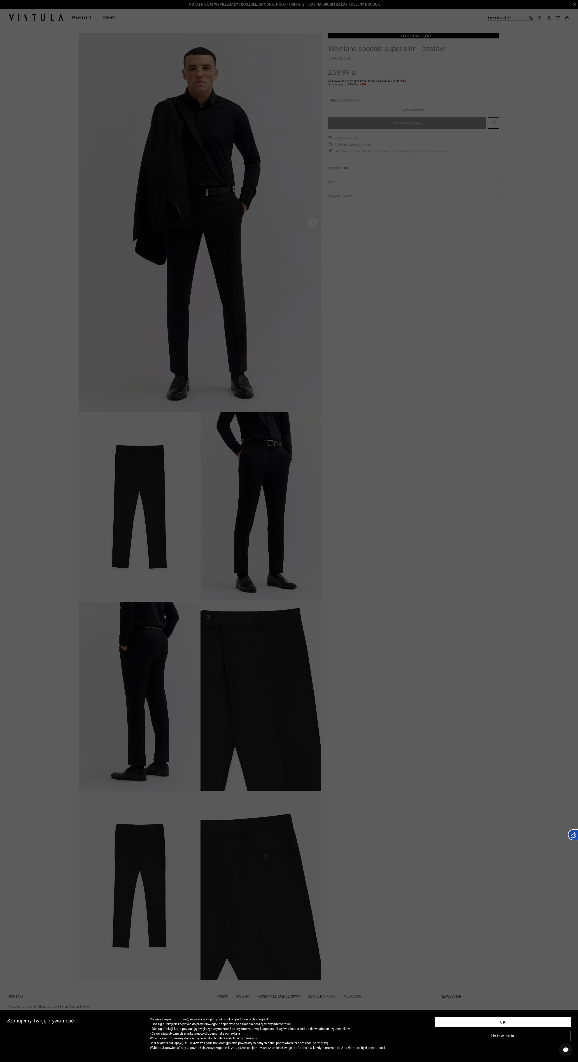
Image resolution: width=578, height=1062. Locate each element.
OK (503, 1022)
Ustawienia (503, 1036)
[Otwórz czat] (566, 1050)
